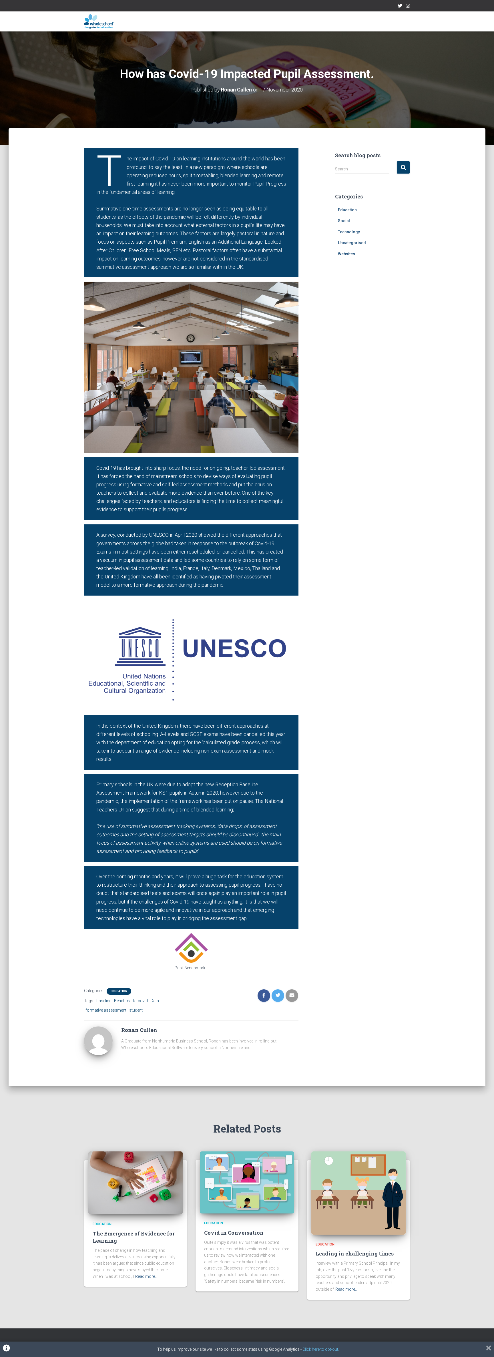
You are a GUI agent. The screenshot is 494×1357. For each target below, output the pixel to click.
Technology (349, 232)
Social (344, 220)
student (136, 1010)
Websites (346, 254)
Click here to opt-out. (320, 1349)
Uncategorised (352, 242)
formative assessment (105, 1010)
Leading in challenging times (355, 1253)
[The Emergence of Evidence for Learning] (135, 1182)
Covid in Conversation (234, 1232)
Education (119, 991)
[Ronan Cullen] (98, 1040)
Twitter (400, 6)
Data (155, 1000)
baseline (103, 1000)
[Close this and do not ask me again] (488, 1349)
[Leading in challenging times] (358, 1192)
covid (143, 1000)
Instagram (408, 6)
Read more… (146, 1276)
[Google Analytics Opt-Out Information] (6, 1349)
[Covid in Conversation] (247, 1182)
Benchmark (124, 1000)
